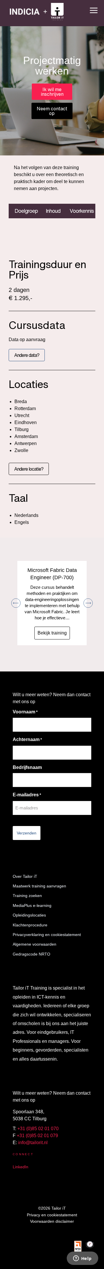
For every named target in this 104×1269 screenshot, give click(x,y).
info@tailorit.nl (33, 1142)
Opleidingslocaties (29, 915)
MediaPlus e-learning (32, 905)
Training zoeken (27, 895)
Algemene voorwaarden (34, 944)
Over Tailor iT (25, 876)
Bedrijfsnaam (27, 767)
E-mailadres (27, 794)
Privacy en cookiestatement (52, 1215)
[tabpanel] (52, 230)
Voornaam (25, 711)
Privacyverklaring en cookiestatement (47, 934)
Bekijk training (52, 632)
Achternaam (27, 739)
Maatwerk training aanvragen (39, 886)
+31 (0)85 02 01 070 (38, 1128)
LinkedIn (20, 1167)
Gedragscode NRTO (31, 954)
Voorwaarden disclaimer (52, 1221)
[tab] (24, 211)
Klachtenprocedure (30, 925)
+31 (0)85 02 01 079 (37, 1135)
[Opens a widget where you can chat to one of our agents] (82, 1259)
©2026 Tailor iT (52, 1208)
